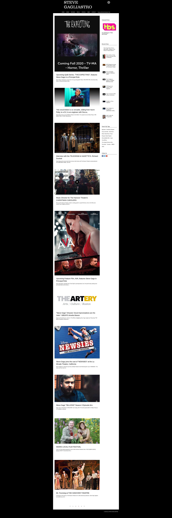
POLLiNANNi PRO (106, 138)
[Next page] (84, 506)
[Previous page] (70, 506)
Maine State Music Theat (107, 133)
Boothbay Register (110, 129)
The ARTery (104, 140)
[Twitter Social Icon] (104, 156)
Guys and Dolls (105, 131)
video (103, 146)
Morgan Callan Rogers (106, 135)
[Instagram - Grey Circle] (108, 2)
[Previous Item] (104, 27)
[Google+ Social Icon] (106, 156)
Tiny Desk (104, 144)
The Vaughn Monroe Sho (107, 142)
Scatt (111, 138)
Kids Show (111, 131)
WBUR (112, 144)
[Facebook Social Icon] (102, 156)
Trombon (109, 144)
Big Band (104, 129)
